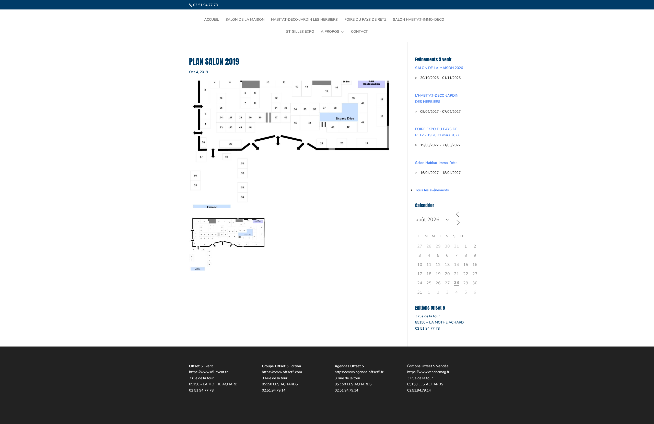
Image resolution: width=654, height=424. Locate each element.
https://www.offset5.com (282, 372)
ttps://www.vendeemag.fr (429, 372)
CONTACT (359, 32)
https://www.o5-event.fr (208, 372)
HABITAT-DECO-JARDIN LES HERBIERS (304, 20)
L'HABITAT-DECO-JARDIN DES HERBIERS (436, 98)
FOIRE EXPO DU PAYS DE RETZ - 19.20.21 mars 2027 (437, 132)
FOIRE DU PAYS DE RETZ (365, 20)
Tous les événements (432, 190)
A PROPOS (330, 32)
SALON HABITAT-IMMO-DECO (418, 20)
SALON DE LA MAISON (245, 20)
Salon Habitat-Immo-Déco (436, 162)
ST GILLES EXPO (300, 32)
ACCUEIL (211, 20)
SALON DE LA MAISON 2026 (439, 67)
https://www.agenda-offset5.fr (359, 372)
